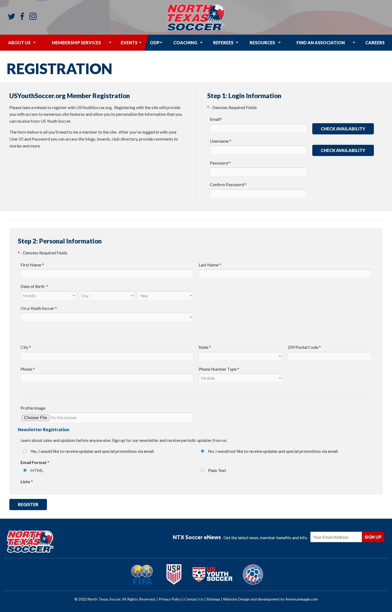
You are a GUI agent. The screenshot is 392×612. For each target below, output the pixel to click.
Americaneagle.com (301, 599)
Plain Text (217, 470)
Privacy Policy (170, 599)
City (26, 348)
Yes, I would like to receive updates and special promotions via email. (92, 451)
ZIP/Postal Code (304, 348)
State (205, 348)
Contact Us (193, 599)
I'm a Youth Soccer (39, 309)
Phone (28, 369)
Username (220, 141)
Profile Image (33, 407)
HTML (36, 470)
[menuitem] (19, 43)
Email (216, 120)
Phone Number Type (219, 369)
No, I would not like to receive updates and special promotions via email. (273, 451)
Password (220, 163)
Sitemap (213, 599)
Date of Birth (34, 287)
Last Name (210, 265)
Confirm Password (228, 185)
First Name (32, 265)
